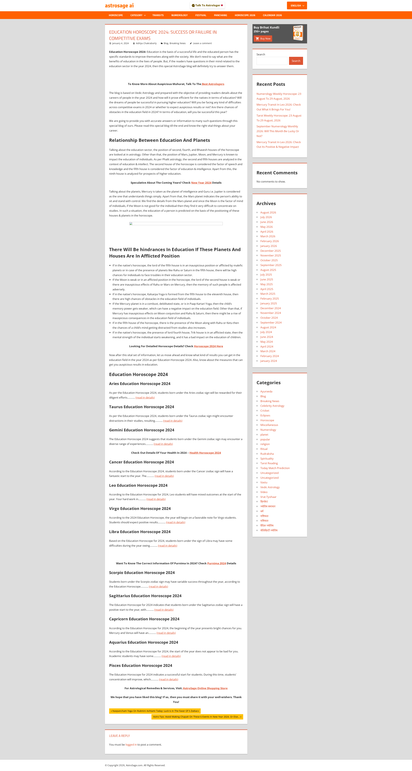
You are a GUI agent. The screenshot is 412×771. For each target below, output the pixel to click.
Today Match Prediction (275, 468)
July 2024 (266, 332)
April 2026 (266, 231)
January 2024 (268, 361)
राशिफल (264, 516)
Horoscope (116, 15)
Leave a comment (202, 43)
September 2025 (271, 265)
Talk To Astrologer (208, 5)
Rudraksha (267, 454)
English (296, 5)
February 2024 (269, 356)
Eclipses (265, 415)
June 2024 (266, 337)
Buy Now (265, 38)
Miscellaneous (269, 425)
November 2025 (270, 255)
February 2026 (269, 241)
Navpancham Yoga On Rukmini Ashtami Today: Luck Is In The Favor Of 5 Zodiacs (155, 711)
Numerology (179, 15)
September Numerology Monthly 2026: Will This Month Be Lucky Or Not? (278, 131)
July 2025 (266, 274)
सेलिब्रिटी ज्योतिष (268, 530)
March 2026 (267, 236)
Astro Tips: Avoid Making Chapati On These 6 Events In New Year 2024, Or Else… (196, 717)
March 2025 (267, 294)
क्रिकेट (264, 501)
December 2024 (270, 308)
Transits (158, 15)
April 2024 (266, 346)
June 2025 (266, 279)
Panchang (220, 15)
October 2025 (269, 260)
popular (265, 439)
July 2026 (266, 217)
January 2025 (268, 303)
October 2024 (269, 318)
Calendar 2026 (272, 15)
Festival (200, 15)
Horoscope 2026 (245, 15)
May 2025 (266, 284)
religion (265, 444)
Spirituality (267, 458)
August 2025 (268, 270)
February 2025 (269, 298)
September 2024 (271, 322)
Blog (166, 43)
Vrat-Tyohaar (268, 497)
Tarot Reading (269, 463)
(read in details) (145, 397)
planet (264, 434)
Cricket (264, 410)
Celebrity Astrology (272, 406)
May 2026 (266, 227)
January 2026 (268, 246)
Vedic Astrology (270, 487)
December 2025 (270, 251)
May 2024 (266, 341)
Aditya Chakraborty (146, 43)
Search (261, 54)
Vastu (263, 482)
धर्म (261, 511)
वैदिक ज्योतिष (266, 525)
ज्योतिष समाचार (267, 506)
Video (263, 492)
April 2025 (266, 289)
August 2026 (268, 212)
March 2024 (267, 351)
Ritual (263, 449)
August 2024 (268, 327)
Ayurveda (266, 391)
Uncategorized (269, 473)
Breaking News (178, 43)
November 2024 (270, 313)
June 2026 (266, 222)
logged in (131, 744)
